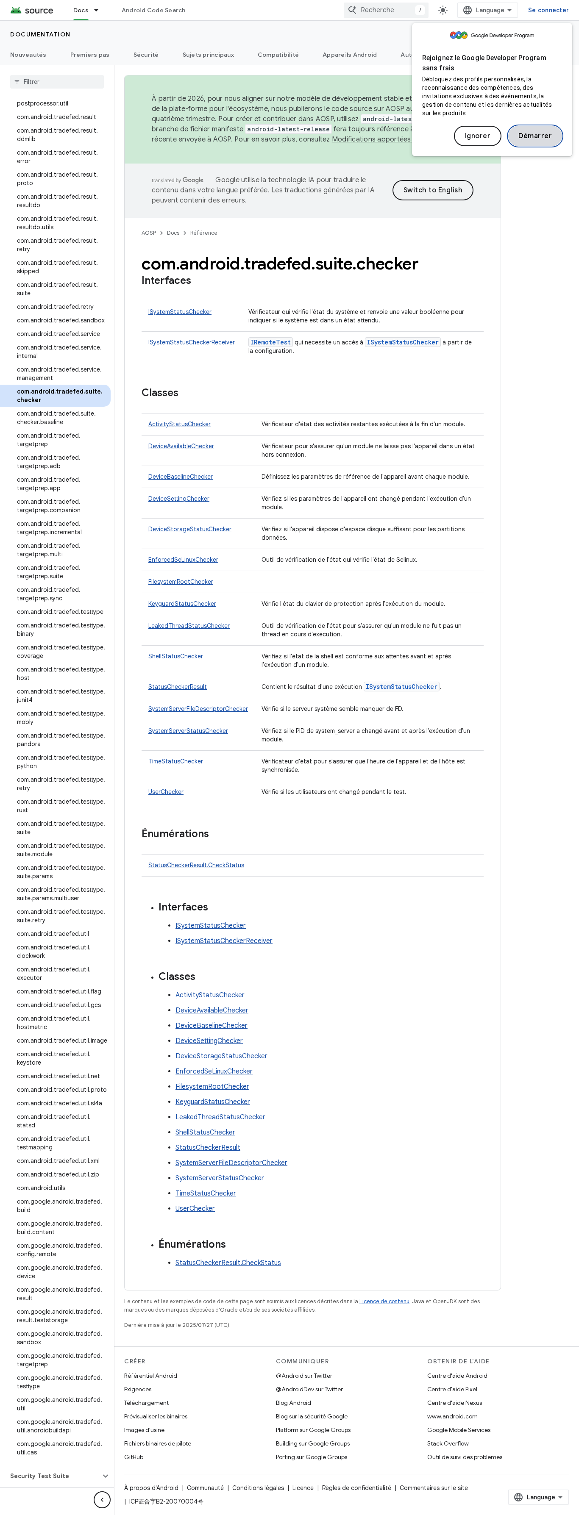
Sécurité (146, 54)
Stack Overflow (448, 1443)
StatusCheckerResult (177, 687)
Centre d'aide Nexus (454, 1403)
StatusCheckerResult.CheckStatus (196, 865)
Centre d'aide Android (457, 1375)
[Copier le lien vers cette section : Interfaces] (199, 281)
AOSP (149, 232)
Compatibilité (278, 54)
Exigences (137, 1389)
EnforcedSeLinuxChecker (183, 559)
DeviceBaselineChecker (180, 476)
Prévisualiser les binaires (155, 1416)
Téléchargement (146, 1403)
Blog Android (293, 1403)
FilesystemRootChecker (180, 581)
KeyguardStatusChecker (182, 604)
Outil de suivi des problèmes (464, 1457)
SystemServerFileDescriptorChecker (198, 709)
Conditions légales (258, 1487)
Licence (303, 1487)
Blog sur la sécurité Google (312, 1416)
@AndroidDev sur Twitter (309, 1389)
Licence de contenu (384, 1301)
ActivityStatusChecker (179, 424)
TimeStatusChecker (175, 761)
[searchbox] (57, 82)
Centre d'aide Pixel (452, 1389)
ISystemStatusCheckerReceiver (191, 342)
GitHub (133, 1457)
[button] (50, 1476)
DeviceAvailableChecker (181, 446)
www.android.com (452, 1416)
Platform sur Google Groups (313, 1430)
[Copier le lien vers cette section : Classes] (186, 393)
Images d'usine (144, 1430)
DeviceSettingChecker (178, 498)
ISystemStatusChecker (180, 312)
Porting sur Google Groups (311, 1457)
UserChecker (166, 792)
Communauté (205, 1487)
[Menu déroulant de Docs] (100, 10)
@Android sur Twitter (304, 1375)
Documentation (40, 34)
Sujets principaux (208, 54)
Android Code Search (154, 10)
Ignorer (478, 136)
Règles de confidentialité (356, 1487)
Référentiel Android (150, 1375)
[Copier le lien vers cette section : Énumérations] (217, 835)
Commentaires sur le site (434, 1487)
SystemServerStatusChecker (188, 731)
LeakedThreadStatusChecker (189, 626)
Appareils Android (350, 54)
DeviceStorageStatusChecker (189, 529)
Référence (203, 232)
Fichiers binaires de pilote (157, 1443)
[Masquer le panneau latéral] (102, 1499)
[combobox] (386, 10)
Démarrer (535, 136)
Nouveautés (28, 54)
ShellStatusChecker (175, 656)
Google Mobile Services (458, 1430)
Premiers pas (90, 54)
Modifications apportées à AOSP (384, 139)
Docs (81, 10)
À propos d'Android (151, 1487)
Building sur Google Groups (313, 1443)
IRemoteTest (271, 342)
